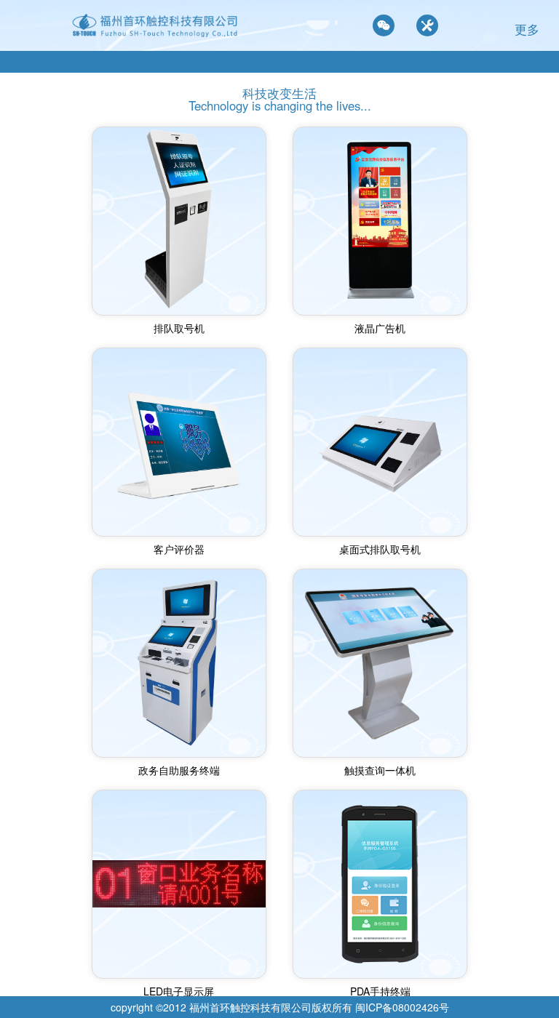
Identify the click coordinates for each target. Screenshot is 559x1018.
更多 (527, 29)
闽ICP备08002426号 (402, 1007)
